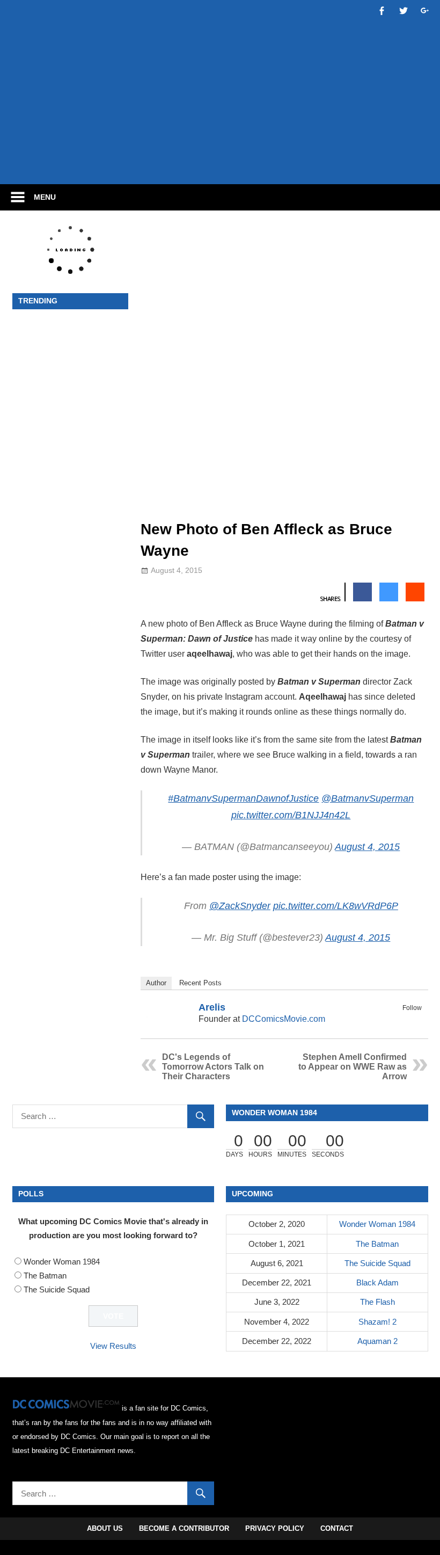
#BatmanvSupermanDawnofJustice (243, 798)
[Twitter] (414, 1020)
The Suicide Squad (57, 1289)
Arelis (212, 1007)
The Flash (377, 1301)
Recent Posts (200, 983)
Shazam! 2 (377, 1321)
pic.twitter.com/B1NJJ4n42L (290, 815)
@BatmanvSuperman (367, 798)
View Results (113, 1345)
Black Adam (377, 1282)
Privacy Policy (274, 1528)
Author (156, 983)
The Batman (45, 1275)
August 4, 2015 (367, 846)
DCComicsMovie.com (283, 1018)
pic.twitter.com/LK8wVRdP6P (335, 905)
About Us (105, 1528)
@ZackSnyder (239, 905)
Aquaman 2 (377, 1341)
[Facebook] (400, 1020)
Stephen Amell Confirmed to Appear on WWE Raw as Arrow (352, 1066)
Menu (45, 197)
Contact (336, 1528)
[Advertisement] (220, 143)
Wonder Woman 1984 (62, 1261)
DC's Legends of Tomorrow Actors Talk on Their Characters (213, 1066)
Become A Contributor (184, 1528)
